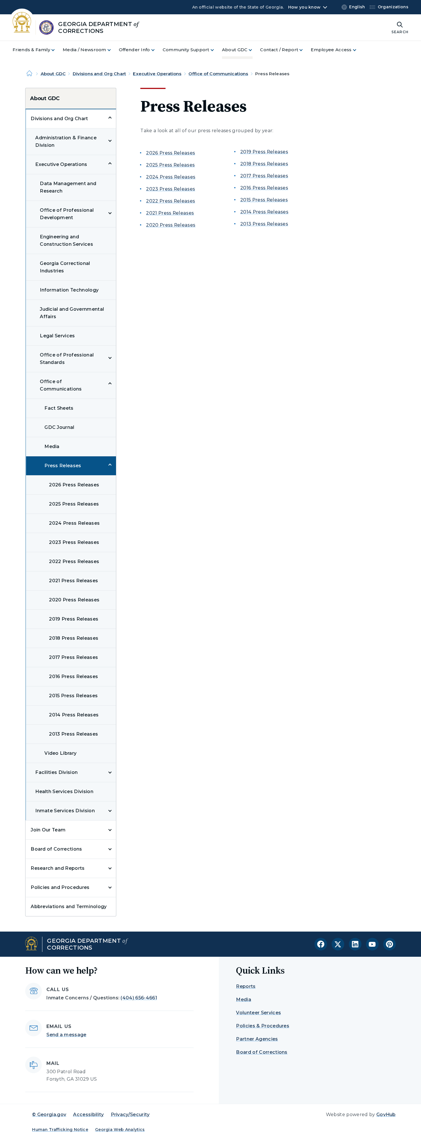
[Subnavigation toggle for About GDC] (253, 50)
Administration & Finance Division (66, 141)
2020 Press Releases (74, 600)
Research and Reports (57, 868)
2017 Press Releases (73, 657)
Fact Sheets (59, 408)
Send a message (66, 1034)
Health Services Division (64, 791)
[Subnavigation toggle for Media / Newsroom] (112, 50)
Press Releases (62, 465)
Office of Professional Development (67, 213)
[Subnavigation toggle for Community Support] (215, 50)
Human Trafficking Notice (60, 1129)
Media (52, 446)
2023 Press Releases (74, 542)
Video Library (60, 753)
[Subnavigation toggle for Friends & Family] (56, 50)
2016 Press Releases (73, 676)
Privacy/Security (130, 1114)
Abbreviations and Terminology (69, 906)
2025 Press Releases (74, 504)
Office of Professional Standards (67, 358)
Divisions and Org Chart (99, 73)
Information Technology (69, 290)
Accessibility (88, 1114)
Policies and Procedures (60, 887)
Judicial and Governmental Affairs (72, 312)
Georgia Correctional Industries (65, 267)
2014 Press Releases (74, 715)
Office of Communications (218, 73)
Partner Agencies (257, 1039)
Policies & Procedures (262, 1026)
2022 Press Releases (74, 561)
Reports (245, 986)
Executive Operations (157, 73)
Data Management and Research (68, 187)
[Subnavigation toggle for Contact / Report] (304, 50)
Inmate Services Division (65, 810)
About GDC (53, 73)
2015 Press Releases (73, 695)
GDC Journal (59, 427)
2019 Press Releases (73, 619)
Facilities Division (56, 772)
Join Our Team (48, 830)
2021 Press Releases (73, 580)
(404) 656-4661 (139, 998)
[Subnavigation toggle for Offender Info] (156, 50)
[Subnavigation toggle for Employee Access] (358, 50)
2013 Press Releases (73, 734)
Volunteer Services (258, 1012)
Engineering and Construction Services (66, 240)
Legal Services (57, 335)
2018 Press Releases (73, 638)
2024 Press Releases (74, 523)
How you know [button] (304, 7)
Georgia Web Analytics (120, 1129)
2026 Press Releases (74, 485)
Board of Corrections (56, 849)
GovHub (386, 1114)
